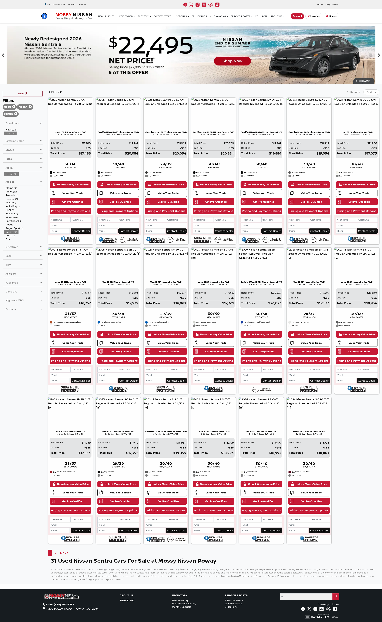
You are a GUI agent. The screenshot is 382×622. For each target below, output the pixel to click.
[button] (44, 16)
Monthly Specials (181, 606)
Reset (21, 93)
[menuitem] (23, 130)
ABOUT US (126, 595)
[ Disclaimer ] (364, 81)
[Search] (335, 596)
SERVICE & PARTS (236, 595)
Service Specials (233, 603)
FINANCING (127, 600)
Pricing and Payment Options (70, 211)
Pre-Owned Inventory (184, 603)
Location (315, 16)
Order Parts (231, 606)
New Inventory (180, 600)
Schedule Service (234, 600)
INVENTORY (179, 595)
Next (64, 552)
